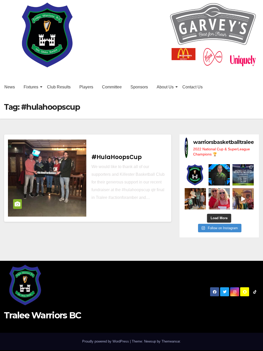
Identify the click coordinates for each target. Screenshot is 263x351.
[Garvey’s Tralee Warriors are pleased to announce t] (219, 175)
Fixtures (31, 87)
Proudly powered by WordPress (106, 341)
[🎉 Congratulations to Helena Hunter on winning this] (219, 198)
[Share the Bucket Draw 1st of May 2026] (243, 198)
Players (86, 87)
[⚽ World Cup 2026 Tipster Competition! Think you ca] (243, 175)
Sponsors (139, 87)
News (9, 87)
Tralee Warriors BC (42, 315)
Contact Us (192, 87)
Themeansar (171, 341)
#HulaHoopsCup (116, 157)
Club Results (59, 87)
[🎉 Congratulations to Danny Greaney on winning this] (195, 198)
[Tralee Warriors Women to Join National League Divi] (195, 175)
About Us (165, 87)
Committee (112, 87)
